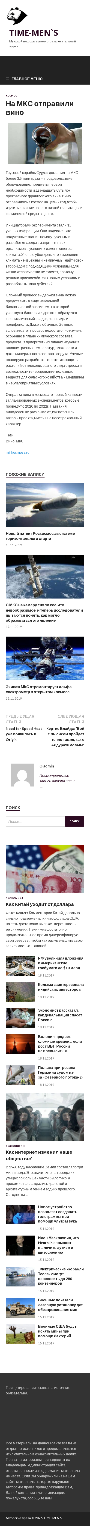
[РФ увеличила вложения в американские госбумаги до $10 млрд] (20, 974)
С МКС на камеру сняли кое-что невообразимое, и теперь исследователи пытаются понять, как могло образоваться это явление (44, 612)
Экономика (14, 898)
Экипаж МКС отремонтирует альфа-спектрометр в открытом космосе (39, 689)
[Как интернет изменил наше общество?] (45, 1142)
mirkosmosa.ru (17, 452)
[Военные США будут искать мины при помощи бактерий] (20, 1342)
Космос (11, 95)
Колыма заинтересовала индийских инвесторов (61, 986)
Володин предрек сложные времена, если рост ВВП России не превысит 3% (60, 1043)
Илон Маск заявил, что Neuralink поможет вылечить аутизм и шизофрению (58, 1245)
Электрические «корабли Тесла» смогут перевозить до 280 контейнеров (61, 1276)
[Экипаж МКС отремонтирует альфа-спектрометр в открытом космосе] (45, 681)
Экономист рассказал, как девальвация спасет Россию (60, 1015)
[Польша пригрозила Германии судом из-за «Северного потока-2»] (20, 1084)
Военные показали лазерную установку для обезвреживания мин (60, 1305)
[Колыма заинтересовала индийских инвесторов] (20, 1000)
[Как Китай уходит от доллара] (45, 894)
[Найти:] (45, 821)
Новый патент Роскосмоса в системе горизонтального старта (40, 536)
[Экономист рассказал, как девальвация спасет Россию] (20, 1026)
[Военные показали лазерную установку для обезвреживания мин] (20, 1316)
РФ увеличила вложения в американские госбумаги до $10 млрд (60, 963)
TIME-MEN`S (33, 32)
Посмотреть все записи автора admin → (57, 781)
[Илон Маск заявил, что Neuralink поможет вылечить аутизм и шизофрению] (20, 1254)
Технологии (15, 1146)
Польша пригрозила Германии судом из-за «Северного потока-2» (60, 1072)
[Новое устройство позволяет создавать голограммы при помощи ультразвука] (20, 1223)
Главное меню (27, 79)
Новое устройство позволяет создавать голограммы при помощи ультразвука (57, 1214)
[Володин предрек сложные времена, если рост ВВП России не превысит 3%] (20, 1052)
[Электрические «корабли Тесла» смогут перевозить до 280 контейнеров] (20, 1285)
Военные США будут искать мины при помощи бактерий (57, 1331)
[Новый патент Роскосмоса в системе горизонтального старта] (45, 528)
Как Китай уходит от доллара (40, 904)
